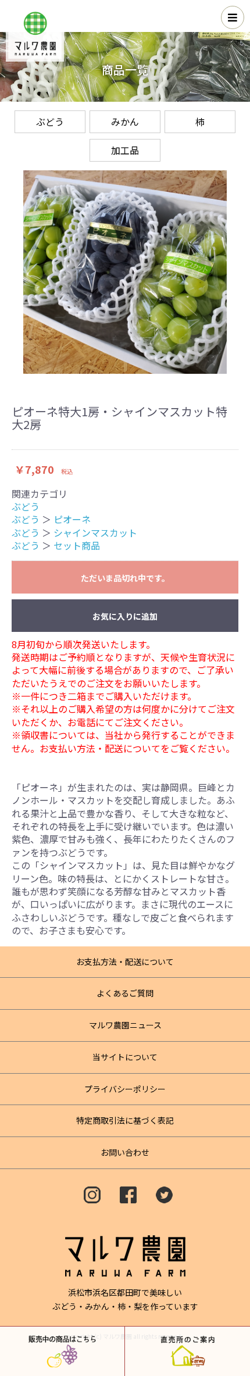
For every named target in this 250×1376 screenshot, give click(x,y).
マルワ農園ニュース (125, 1025)
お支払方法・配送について (125, 961)
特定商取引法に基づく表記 (125, 1120)
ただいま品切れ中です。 (125, 578)
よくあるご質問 (125, 993)
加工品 (125, 150)
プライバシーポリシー (125, 1089)
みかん (125, 121)
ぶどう (50, 121)
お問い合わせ (125, 1152)
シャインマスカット (95, 532)
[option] (125, 272)
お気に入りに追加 (125, 616)
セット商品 (76, 545)
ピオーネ (72, 519)
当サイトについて (125, 1057)
